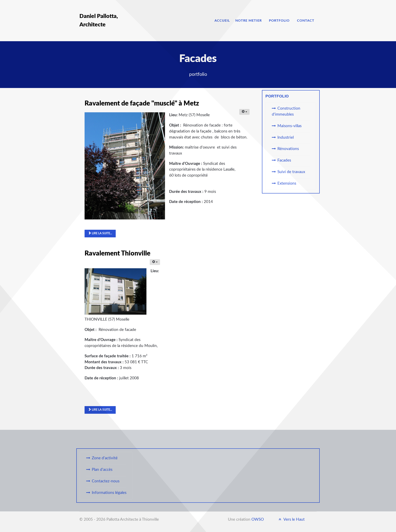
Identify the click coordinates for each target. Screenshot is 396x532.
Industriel (285, 137)
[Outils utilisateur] (244, 112)
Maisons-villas (289, 126)
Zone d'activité (105, 458)
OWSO (257, 519)
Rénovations (288, 149)
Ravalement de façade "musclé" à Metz (142, 103)
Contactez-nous (105, 481)
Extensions (286, 183)
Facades (284, 160)
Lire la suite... (101, 233)
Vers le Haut (294, 519)
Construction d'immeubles (286, 111)
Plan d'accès (102, 470)
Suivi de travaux (291, 172)
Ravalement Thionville (117, 253)
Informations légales (109, 493)
